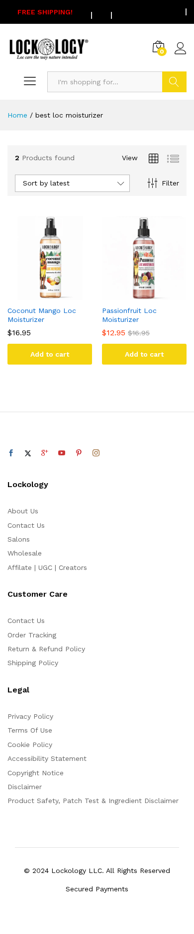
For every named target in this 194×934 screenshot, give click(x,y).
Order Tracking (31, 635)
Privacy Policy (30, 716)
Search (174, 81)
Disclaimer (24, 787)
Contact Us (26, 525)
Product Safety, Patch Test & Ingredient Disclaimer (93, 801)
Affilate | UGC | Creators (47, 567)
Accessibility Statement (47, 758)
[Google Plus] (44, 453)
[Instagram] (96, 453)
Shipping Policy (32, 663)
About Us (22, 511)
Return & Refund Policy (46, 649)
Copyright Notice (35, 773)
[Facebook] (10, 453)
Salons (18, 539)
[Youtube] (61, 453)
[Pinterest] (78, 453)
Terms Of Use (29, 730)
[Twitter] (27, 453)
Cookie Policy (29, 744)
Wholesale (24, 553)
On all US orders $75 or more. (97, 12)
